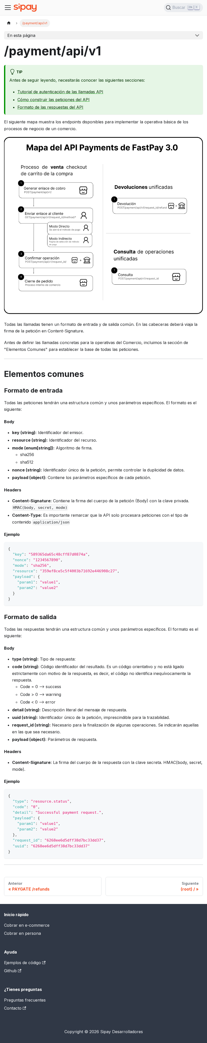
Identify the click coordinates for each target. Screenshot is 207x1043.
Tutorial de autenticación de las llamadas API (60, 91)
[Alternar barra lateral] (8, 7)
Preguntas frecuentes (25, 1000)
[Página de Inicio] (9, 23)
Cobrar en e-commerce (26, 925)
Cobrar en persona (22, 933)
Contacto (12, 1008)
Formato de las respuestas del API (50, 107)
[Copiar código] (197, 548)
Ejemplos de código (22, 962)
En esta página (21, 35)
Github (10, 970)
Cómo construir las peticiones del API (53, 99)
